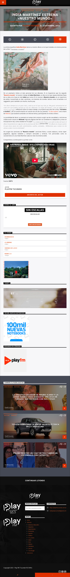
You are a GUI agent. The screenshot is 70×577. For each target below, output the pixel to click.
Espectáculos (8, 387)
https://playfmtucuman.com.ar (58, 507)
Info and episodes (35, 224)
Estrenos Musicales (28, 10)
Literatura (31, 546)
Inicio (28, 520)
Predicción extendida (35, 306)
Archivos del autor (35, 195)
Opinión (30, 533)
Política (30, 535)
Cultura (30, 544)
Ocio (29, 542)
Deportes (30, 527)
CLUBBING (8, 242)
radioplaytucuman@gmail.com (58, 511)
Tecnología (31, 550)
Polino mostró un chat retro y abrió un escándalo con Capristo (35, 454)
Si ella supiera (53, 111)
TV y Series (31, 538)
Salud (29, 540)
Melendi (7, 113)
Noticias (38, 10)
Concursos (30, 553)
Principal (45, 10)
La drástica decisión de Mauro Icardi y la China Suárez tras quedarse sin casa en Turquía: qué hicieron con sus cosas (35, 397)
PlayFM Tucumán (31, 26)
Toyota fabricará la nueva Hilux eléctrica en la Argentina (35, 425)
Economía (31, 531)
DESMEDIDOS (9, 237)
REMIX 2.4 (8, 254)
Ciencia (30, 548)
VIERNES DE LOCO (11, 248)
